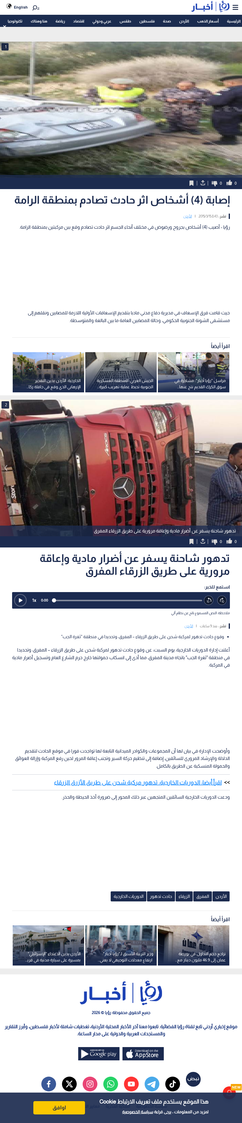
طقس (125, 21)
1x (34, 600)
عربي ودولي (101, 21)
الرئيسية (234, 21)
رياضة (60, 21)
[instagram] (90, 1084)
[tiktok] (172, 1084)
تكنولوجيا (15, 21)
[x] (69, 1084)
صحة (167, 21)
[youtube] (131, 1084)
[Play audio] (20, 600)
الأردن (184, 21)
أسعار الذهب (208, 21)
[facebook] (48, 1084)
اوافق (59, 1108)
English (21, 7)
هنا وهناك (39, 21)
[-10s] (208, 600)
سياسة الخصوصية (137, 1111)
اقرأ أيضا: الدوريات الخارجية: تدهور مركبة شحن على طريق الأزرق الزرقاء (138, 782)
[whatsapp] (110, 1084)
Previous (236, 468)
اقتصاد (78, 21)
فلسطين (147, 21)
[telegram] (152, 1084)
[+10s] (222, 600)
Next (6, 468)
